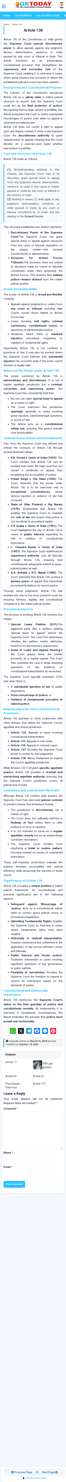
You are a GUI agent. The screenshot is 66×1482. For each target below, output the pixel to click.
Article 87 (38, 1076)
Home (6, 15)
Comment (10, 1108)
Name (8, 1152)
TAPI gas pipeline (48, 1065)
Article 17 (11, 1062)
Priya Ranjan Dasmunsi (13, 1085)
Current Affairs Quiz (47, 15)
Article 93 (11, 1076)
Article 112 (39, 1083)
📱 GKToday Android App (34, 1478)
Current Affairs (23, 15)
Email (8, 1167)
